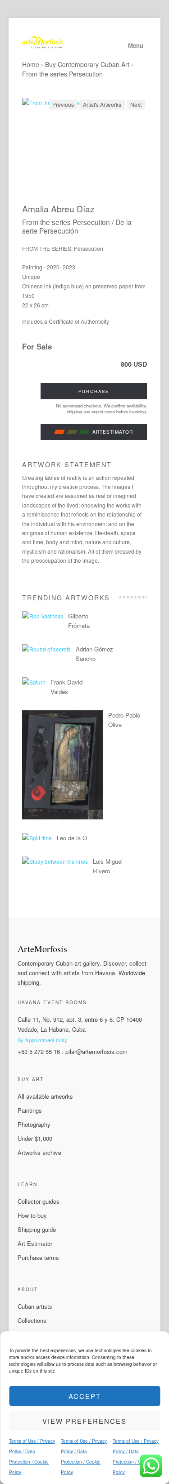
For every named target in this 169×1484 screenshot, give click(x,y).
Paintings (30, 1110)
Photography (34, 1124)
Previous (63, 104)
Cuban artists (35, 1306)
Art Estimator (35, 1243)
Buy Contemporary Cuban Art (87, 64)
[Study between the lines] (55, 861)
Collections (32, 1320)
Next (136, 104)
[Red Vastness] (42, 616)
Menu (135, 45)
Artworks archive (39, 1152)
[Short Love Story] (62, 817)
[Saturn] (34, 682)
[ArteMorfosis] (84, 43)
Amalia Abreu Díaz (58, 208)
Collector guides (38, 1201)
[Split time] (37, 838)
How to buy (32, 1215)
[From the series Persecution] (84, 145)
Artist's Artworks (102, 104)
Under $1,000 (35, 1138)
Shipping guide (37, 1229)
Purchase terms (38, 1257)
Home (30, 64)
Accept (85, 1396)
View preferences (84, 1421)
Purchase (93, 391)
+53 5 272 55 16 (39, 1051)
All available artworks (45, 1096)
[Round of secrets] (46, 649)
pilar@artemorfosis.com (96, 1051)
